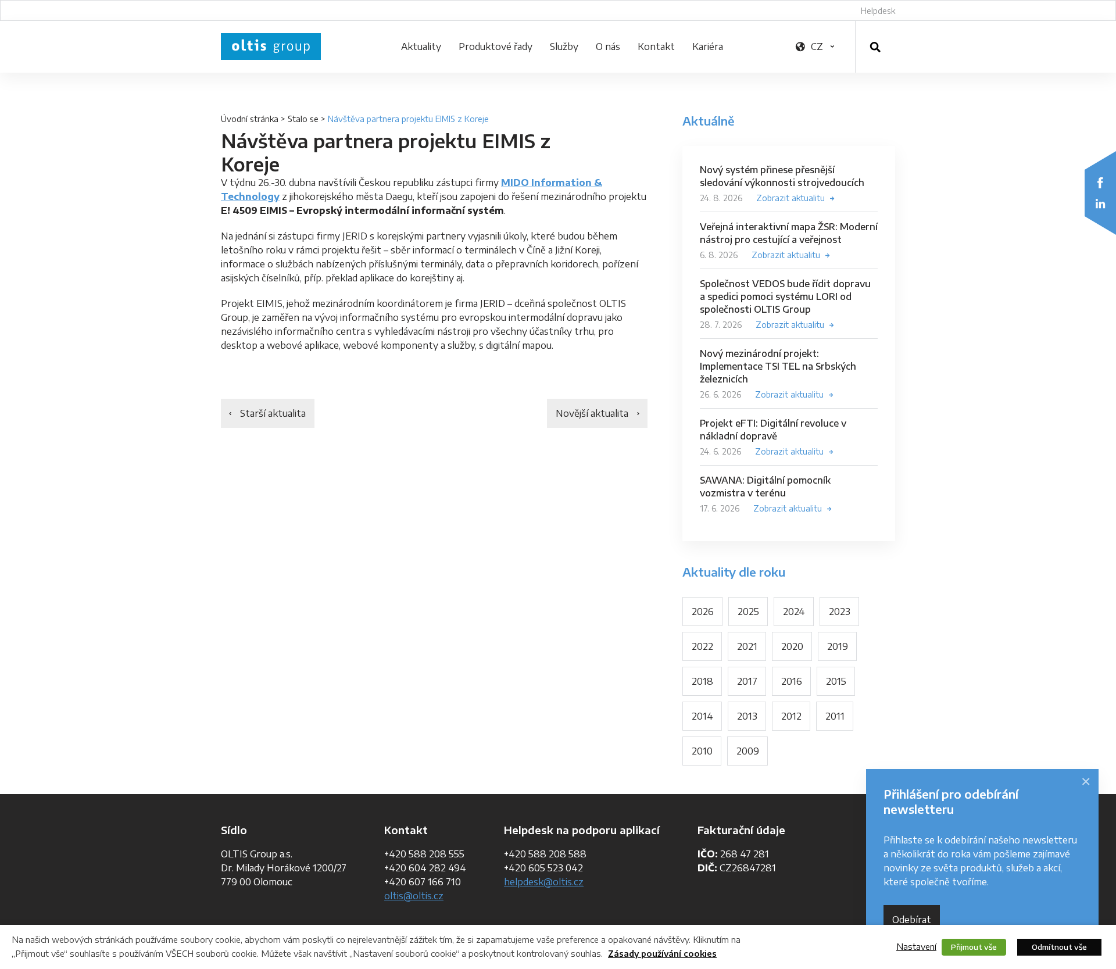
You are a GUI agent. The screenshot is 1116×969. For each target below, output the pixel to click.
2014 (702, 716)
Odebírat (911, 919)
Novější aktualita (592, 413)
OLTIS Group (271, 46)
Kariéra (707, 46)
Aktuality (421, 46)
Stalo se (303, 119)
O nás (608, 46)
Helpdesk (878, 11)
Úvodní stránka (249, 119)
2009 (747, 751)
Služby (564, 46)
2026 (703, 611)
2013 (747, 716)
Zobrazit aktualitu (790, 198)
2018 (702, 681)
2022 (702, 646)
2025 (748, 611)
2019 (837, 646)
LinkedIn (1100, 203)
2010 (702, 751)
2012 (791, 716)
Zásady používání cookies (662, 954)
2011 (835, 716)
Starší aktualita (273, 413)
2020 (792, 646)
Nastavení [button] (916, 946)
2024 (794, 611)
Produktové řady (495, 46)
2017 (747, 681)
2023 (839, 611)
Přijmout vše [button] (974, 947)
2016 (791, 681)
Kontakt (656, 46)
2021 (747, 646)
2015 (836, 681)
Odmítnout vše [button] (1059, 947)
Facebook (1100, 182)
